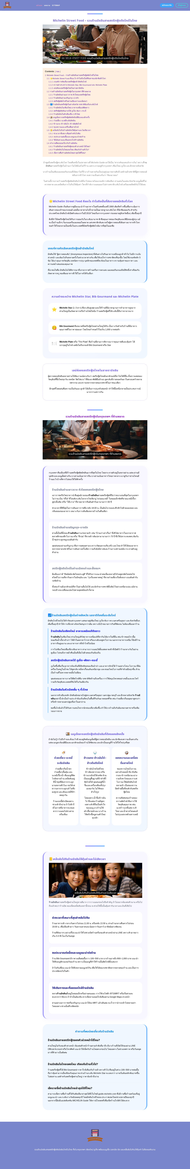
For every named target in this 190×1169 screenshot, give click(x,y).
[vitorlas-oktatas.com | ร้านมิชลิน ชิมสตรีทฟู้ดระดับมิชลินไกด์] (17, 5)
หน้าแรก (39, 5)
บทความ (47, 5)
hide (57, 72)
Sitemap (56, 5)
